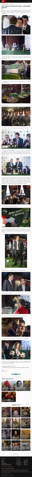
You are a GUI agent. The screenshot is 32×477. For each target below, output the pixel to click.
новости (11, 4)
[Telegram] (20, 374)
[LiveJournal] (16, 374)
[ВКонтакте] (11, 374)
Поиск (28, 1)
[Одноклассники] (13, 374)
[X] (15, 374)
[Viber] (17, 374)
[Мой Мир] (14, 374)
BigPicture (7, 4)
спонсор (5, 371)
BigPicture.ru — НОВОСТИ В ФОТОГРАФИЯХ (8, 468)
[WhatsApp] (18, 374)
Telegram (13, 366)
